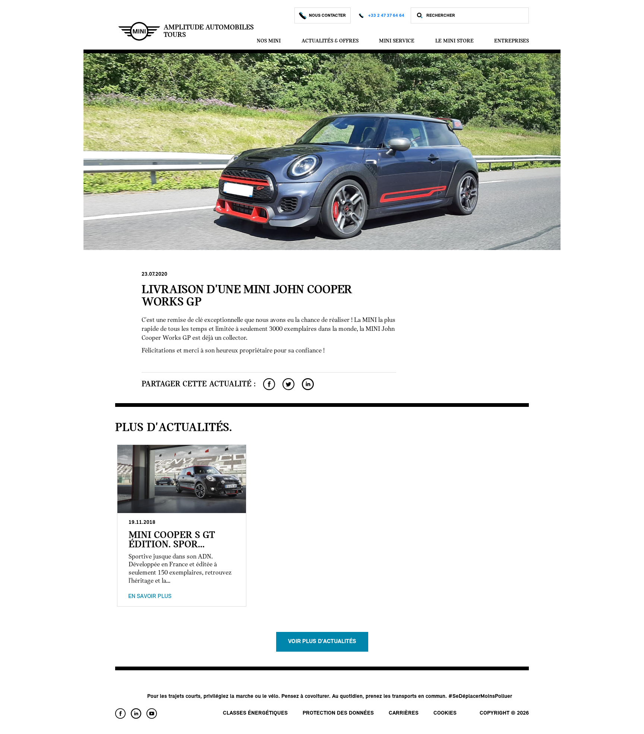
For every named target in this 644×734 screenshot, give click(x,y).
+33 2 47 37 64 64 (386, 15)
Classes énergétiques (255, 713)
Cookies (445, 713)
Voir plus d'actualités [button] (322, 642)
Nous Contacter (327, 15)
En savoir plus (149, 596)
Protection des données (338, 713)
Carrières (404, 713)
